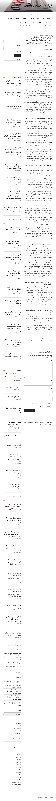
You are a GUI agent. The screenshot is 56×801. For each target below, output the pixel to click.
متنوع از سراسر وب (18, 500)
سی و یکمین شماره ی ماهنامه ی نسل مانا (40, 52)
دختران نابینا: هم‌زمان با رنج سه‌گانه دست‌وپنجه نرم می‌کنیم (13, 229)
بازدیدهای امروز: (17, 723)
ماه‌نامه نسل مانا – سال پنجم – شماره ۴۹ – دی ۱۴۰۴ (13, 410)
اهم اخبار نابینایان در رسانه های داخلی (15, 223)
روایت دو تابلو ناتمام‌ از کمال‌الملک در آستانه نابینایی (13, 243)
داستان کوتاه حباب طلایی (12, 387)
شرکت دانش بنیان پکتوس (38, 5)
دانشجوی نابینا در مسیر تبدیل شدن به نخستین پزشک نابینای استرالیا (13, 166)
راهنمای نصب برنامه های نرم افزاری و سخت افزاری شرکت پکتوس (36, 18)
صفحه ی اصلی (48, 14)
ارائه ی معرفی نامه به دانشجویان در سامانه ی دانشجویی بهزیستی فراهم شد (12, 691)
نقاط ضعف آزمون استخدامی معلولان (38, 341)
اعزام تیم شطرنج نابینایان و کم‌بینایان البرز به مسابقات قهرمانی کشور (12, 342)
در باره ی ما (24, 25)
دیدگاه (50, 360)
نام (51, 380)
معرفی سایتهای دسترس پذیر (45, 25)
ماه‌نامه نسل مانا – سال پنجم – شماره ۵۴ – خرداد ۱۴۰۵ (12, 520)
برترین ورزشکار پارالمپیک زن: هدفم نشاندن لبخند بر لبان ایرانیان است (12, 534)
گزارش (47, 338)
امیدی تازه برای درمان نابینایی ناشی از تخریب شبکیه (13, 180)
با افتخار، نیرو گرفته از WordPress (45, 797)
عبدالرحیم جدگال (17, 695)
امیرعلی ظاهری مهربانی (16, 701)
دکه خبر (27, 22)
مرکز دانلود (9, 18)
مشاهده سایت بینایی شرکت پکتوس (34, 14)
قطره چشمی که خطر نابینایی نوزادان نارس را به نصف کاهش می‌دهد (12, 122)
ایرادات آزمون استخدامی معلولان (36, 340)
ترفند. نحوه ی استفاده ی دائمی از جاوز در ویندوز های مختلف (12, 703)
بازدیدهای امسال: (17, 752)
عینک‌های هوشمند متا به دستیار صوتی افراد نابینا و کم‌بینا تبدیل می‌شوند (12, 136)
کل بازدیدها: (18, 757)
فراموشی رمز (18, 62)
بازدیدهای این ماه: (17, 747)
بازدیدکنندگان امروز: (16, 728)
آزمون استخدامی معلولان (46, 340)
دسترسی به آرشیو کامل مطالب (14, 219)
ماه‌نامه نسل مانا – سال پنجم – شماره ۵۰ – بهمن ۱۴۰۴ (13, 376)
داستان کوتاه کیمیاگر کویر (12, 436)
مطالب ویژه (19, 370)
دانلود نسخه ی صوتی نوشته (45, 56)
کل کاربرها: (18, 777)
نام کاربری (19, 38)
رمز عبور (19, 45)
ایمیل (50, 388)
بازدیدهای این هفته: (17, 742)
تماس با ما (33, 25)
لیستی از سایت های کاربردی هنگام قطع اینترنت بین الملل (14, 424)
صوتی (50, 338)
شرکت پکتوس (42, 35)
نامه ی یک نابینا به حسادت (12, 445)
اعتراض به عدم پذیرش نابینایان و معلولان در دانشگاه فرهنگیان (13, 289)
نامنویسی (19, 59)
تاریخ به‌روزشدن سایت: (16, 782)
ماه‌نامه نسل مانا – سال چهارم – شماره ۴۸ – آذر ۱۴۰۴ (13, 473)
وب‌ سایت (50, 395)
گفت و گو (43, 338)
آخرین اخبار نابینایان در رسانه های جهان (14, 77)
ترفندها (19, 22)
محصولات (17, 18)
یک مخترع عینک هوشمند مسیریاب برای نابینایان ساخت (13, 94)
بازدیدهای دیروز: (17, 733)
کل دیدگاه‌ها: (18, 772)
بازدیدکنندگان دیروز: (16, 738)
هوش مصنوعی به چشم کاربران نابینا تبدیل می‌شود (13, 108)
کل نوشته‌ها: (18, 767)
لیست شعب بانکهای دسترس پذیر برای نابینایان (41, 22)
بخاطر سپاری (17, 51)
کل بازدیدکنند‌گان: (17, 762)
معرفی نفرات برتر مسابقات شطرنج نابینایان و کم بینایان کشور (12, 506)
